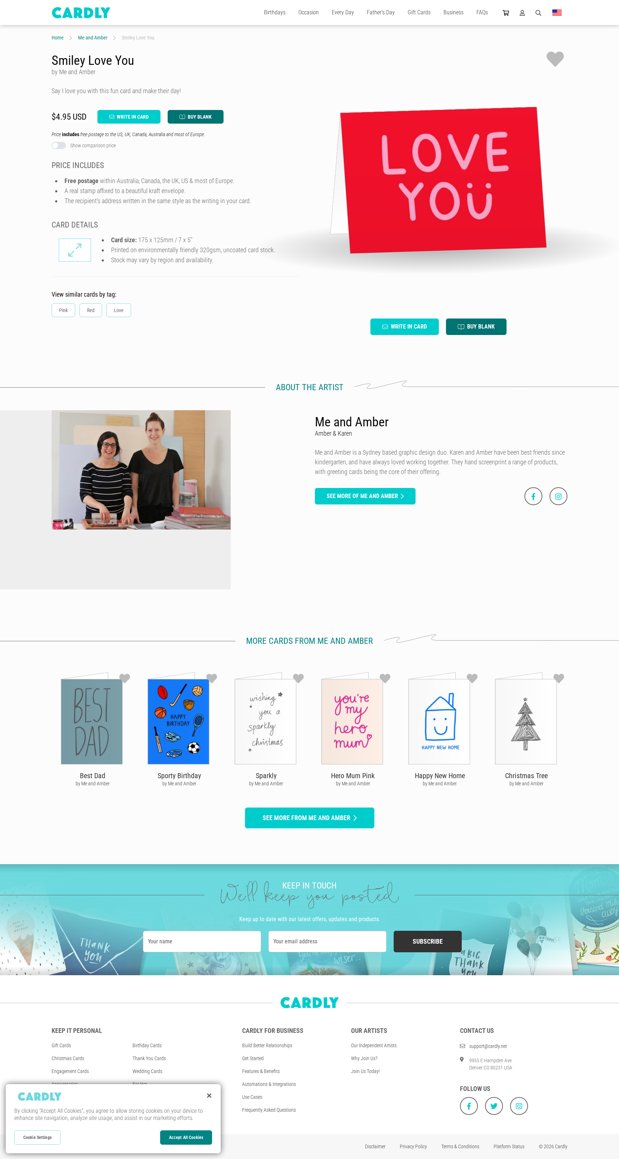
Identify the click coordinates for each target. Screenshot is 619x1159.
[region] (113, 1118)
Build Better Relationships (267, 1045)
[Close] (209, 1095)
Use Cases (252, 1097)
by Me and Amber (93, 783)
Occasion (308, 12)
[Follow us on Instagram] (519, 1106)
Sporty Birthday (179, 775)
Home (58, 37)
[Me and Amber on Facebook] (533, 496)
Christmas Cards (68, 1058)
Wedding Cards (147, 1071)
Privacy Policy (413, 1146)
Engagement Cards (70, 1071)
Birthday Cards (147, 1045)
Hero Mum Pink (353, 775)
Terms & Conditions (460, 1146)
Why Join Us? (364, 1058)
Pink (63, 310)
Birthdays (274, 12)
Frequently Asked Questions (269, 1110)
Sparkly (266, 775)
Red (91, 310)
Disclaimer (375, 1146)
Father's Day (381, 12)
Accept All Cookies (186, 1137)
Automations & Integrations (269, 1084)
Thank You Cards (149, 1058)
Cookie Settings (37, 1137)
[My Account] (522, 12)
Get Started (253, 1058)
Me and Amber (92, 37)
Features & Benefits (261, 1071)
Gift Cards (419, 12)
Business (453, 12)
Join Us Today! (365, 1071)
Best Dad (92, 775)
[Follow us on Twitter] (494, 1106)
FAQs (482, 12)
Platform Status (509, 1146)
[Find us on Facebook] (469, 1106)
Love (119, 310)
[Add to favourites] (555, 59)
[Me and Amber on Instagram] (558, 496)
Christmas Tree (526, 775)
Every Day (343, 12)
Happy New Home (440, 775)
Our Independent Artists (374, 1045)
